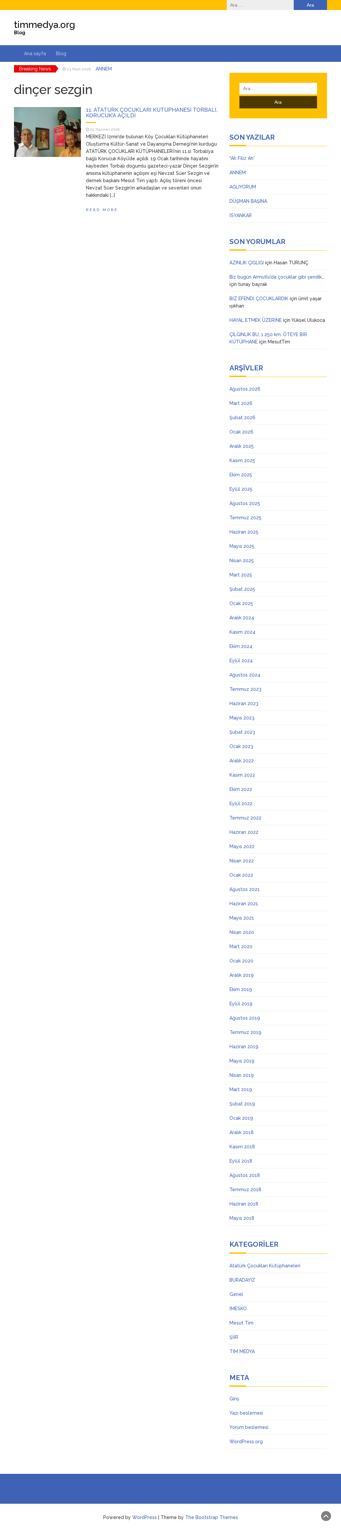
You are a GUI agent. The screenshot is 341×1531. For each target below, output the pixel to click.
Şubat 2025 (242, 589)
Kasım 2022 (242, 775)
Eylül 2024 (241, 660)
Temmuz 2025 (245, 517)
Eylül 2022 (240, 803)
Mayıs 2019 (241, 1061)
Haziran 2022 (243, 832)
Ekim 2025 (240, 474)
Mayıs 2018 (241, 1218)
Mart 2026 (240, 403)
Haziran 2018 (243, 1204)
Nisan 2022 (241, 860)
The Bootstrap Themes (211, 1517)
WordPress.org (246, 1441)
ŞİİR (233, 1337)
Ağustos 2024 (244, 675)
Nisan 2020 (241, 932)
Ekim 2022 (240, 789)
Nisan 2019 (241, 1075)
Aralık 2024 (241, 617)
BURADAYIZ (242, 1280)
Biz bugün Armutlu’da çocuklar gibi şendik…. (277, 277)
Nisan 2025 (241, 560)
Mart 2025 (240, 574)
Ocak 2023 (241, 746)
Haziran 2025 (243, 532)
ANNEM (237, 172)
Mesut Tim (241, 1323)
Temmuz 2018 (245, 1189)
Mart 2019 (240, 1089)
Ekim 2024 (240, 646)
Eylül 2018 (240, 1161)
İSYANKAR (240, 215)
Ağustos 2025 (244, 503)
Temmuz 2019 (245, 1032)
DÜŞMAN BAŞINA (248, 201)
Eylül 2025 (240, 489)
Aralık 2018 (241, 1132)
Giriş (234, 1398)
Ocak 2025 (241, 603)
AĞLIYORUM (109, 69)
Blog (61, 53)
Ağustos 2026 (244, 389)
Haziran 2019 (243, 1046)
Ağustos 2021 (244, 889)
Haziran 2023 (243, 703)
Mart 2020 (240, 946)
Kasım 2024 (242, 632)
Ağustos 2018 (244, 1175)
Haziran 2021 (243, 903)
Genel (236, 1294)
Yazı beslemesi (246, 1413)
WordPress (144, 1517)
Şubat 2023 (242, 732)
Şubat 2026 (242, 417)
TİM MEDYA (242, 1351)
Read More (102, 209)
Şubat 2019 (242, 1103)
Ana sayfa (35, 53)
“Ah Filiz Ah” (242, 158)
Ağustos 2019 (244, 1018)
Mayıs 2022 (241, 846)
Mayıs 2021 (241, 918)
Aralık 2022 (241, 760)
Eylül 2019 (240, 1003)
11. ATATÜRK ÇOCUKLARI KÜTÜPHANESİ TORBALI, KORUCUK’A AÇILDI (151, 113)
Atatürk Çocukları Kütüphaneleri (264, 1265)
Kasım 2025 (242, 460)
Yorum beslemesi (248, 1427)
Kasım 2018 (242, 1146)
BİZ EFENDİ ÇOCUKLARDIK (258, 298)
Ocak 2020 (241, 960)
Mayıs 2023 (241, 717)
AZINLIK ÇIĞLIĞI (246, 262)
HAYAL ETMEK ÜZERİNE (255, 320)
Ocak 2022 (241, 875)
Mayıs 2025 (241, 546)
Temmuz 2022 (245, 818)
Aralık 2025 (241, 446)
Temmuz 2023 (245, 689)
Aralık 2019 (241, 975)
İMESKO (238, 1308)
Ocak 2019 (241, 1118)
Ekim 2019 (240, 989)
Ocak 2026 (241, 432)
